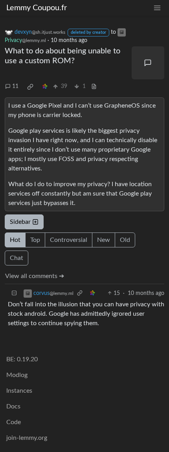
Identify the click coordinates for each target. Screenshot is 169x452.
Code (13, 422)
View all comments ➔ (34, 276)
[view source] (94, 86)
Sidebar (20, 222)
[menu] (157, 8)
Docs (13, 406)
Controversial (68, 240)
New (103, 240)
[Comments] (148, 62)
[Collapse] (14, 293)
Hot (15, 240)
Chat (16, 258)
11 (15, 86)
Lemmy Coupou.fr (36, 8)
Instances (19, 391)
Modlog (17, 375)
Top (35, 240)
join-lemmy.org (26, 438)
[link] (30, 86)
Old (125, 240)
